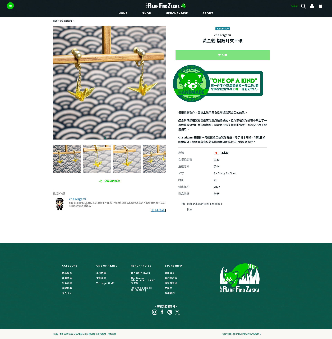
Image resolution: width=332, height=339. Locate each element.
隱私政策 (112, 333)
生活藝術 (67, 283)
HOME (123, 13)
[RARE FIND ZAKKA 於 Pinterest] (169, 311)
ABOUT (207, 13)
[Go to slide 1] (105, 138)
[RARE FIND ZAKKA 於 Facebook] (162, 311)
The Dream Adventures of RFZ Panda (143, 280)
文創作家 (101, 278)
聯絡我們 (170, 293)
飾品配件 (67, 273)
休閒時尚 (67, 278)
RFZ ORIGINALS (140, 273)
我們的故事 (171, 278)
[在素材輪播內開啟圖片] (109, 83)
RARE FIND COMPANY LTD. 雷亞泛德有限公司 (74, 333)
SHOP (146, 13)
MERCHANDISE (177, 13)
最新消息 (170, 273)
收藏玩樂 (67, 288)
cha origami (66, 20)
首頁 (55, 20)
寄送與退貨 (171, 283)
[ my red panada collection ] (141, 288)
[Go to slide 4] (113, 138)
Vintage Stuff (105, 283)
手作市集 (101, 273)
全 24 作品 (158, 210)
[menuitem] (67, 159)
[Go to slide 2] (108, 138)
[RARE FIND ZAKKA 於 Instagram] (154, 311)
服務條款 (102, 333)
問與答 (168, 288)
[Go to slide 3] (111, 138)
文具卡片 (67, 293)
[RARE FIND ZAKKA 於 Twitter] (177, 311)
